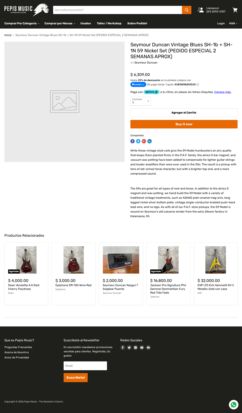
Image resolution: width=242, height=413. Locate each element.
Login (221, 23)
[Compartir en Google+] (144, 141)
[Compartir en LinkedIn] (149, 141)
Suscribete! (75, 377)
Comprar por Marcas (58, 23)
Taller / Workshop (109, 23)
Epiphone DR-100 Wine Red (73, 285)
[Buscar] (186, 10)
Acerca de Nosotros (16, 352)
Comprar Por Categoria (20, 23)
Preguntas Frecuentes (18, 347)
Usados (85, 23)
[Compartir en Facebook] (132, 141)
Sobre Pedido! (137, 23)
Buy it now (184, 124)
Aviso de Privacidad (16, 357)
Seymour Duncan (145, 62)
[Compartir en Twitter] (138, 141)
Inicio (8, 35)
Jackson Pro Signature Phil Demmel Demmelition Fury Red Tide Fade (168, 288)
